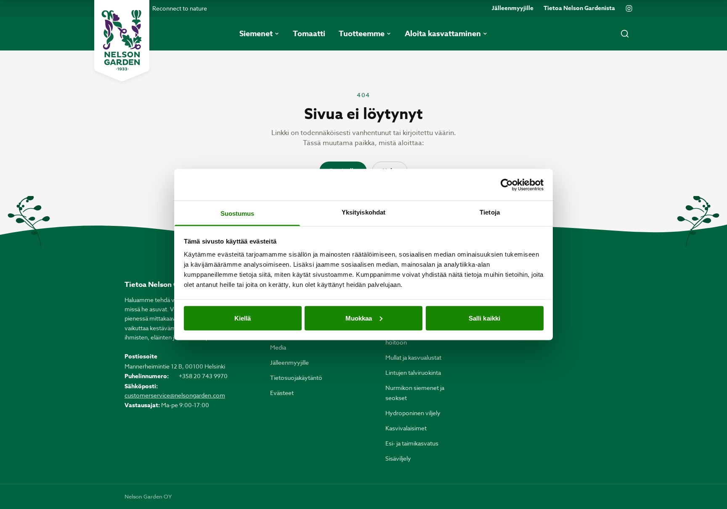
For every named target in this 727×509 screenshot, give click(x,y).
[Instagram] (629, 8)
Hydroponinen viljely (412, 413)
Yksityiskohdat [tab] (363, 212)
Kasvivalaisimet (406, 428)
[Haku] (625, 34)
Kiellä (242, 317)
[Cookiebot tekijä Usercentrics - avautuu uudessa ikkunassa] (507, 184)
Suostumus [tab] (237, 213)
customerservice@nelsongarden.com (175, 395)
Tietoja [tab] (490, 212)
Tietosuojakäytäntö (296, 378)
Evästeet (282, 393)
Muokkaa (358, 317)
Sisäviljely (398, 458)
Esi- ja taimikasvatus (411, 443)
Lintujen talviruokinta (413, 372)
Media (278, 347)
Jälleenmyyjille (512, 8)
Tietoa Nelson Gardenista (579, 8)
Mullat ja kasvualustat (413, 357)
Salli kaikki (484, 317)
